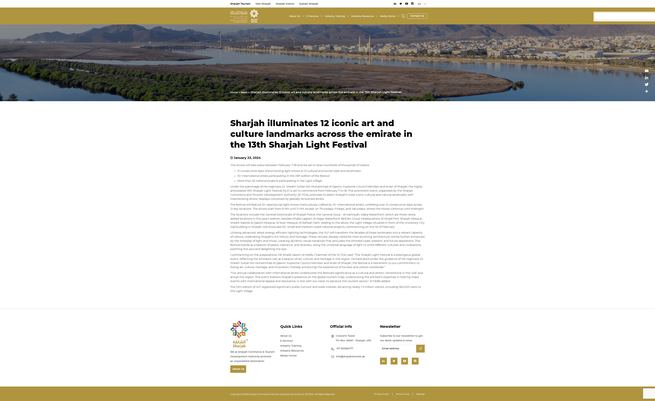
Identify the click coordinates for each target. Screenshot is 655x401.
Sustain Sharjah (308, 4)
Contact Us (417, 16)
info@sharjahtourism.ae (350, 356)
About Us (294, 16)
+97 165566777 (344, 348)
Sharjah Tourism (240, 4)
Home (234, 92)
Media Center (388, 16)
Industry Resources (362, 16)
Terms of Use (402, 394)
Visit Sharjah (263, 4)
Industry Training (335, 16)
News (244, 92)
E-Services (312, 16)
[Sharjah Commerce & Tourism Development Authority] (244, 15)
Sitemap (420, 394)
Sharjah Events (285, 4)
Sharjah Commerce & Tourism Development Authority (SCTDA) (281, 394)
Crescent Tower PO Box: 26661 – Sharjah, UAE (353, 338)
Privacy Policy (381, 394)
